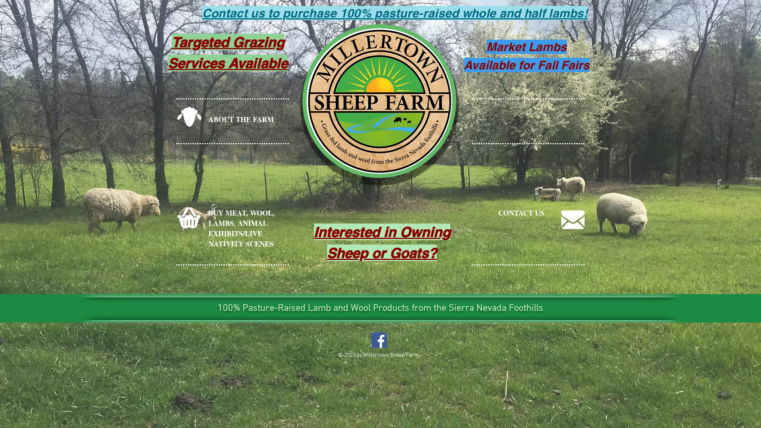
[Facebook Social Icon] (379, 340)
